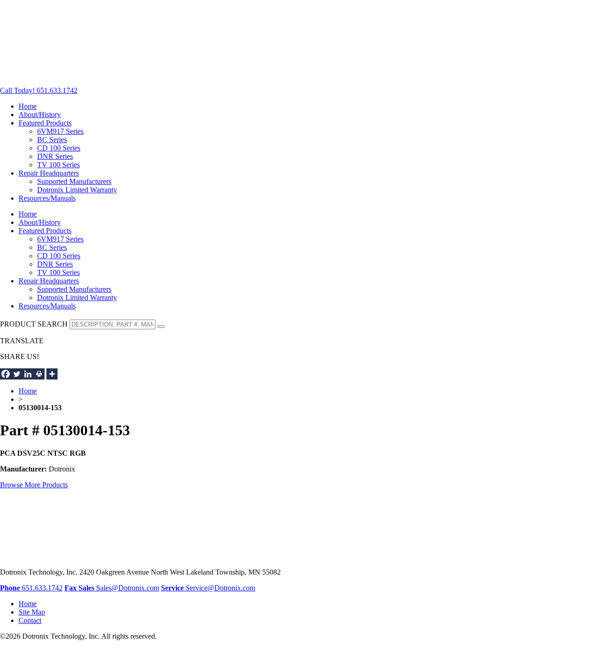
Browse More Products (34, 485)
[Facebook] (5, 374)
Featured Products (45, 123)
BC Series (52, 140)
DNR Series (55, 156)
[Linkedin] (27, 374)
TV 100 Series (58, 165)
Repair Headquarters (49, 173)
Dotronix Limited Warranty (77, 190)
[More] (52, 374)
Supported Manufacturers (74, 181)
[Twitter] (16, 374)
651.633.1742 (31, 588)
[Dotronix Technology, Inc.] (69, 75)
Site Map (32, 612)
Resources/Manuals (47, 198)
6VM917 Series (60, 131)
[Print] (39, 374)
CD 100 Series (58, 148)
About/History (40, 114)
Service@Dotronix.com (208, 588)
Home (28, 106)
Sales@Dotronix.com (118, 588)
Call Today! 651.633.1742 (38, 90)
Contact (30, 620)
